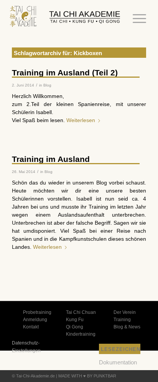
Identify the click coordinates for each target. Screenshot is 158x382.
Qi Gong (74, 327)
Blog (47, 85)
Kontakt (31, 327)
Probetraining (37, 312)
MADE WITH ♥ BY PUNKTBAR (87, 376)
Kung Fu (75, 319)
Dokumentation (118, 362)
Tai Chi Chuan (81, 312)
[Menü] (135, 18)
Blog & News (127, 327)
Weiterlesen (80, 120)
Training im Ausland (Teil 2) (65, 72)
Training (122, 319)
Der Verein (125, 312)
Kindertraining (80, 334)
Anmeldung (35, 319)
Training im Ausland (51, 159)
